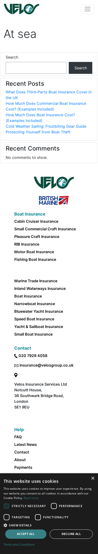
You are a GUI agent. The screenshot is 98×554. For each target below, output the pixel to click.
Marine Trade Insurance (35, 280)
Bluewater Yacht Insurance (38, 311)
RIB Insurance (26, 244)
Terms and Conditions (19, 544)
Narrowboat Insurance (34, 303)
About (20, 459)
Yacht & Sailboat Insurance (38, 326)
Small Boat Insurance (33, 334)
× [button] (92, 478)
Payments (23, 467)
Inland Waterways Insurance (40, 288)
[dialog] (49, 513)
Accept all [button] (26, 534)
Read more (31, 498)
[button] (49, 525)
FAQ (18, 436)
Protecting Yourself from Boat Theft (38, 132)
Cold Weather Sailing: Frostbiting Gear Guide (46, 126)
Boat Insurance (28, 296)
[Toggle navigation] (87, 9)
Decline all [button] (71, 534)
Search (12, 57)
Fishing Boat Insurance (35, 259)
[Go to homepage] (21, 9)
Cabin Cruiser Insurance (36, 221)
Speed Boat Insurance (34, 319)
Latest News (25, 444)
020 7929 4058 (33, 355)
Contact (21, 452)
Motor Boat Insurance (34, 251)
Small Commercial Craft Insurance (45, 229)
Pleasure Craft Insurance (36, 236)
